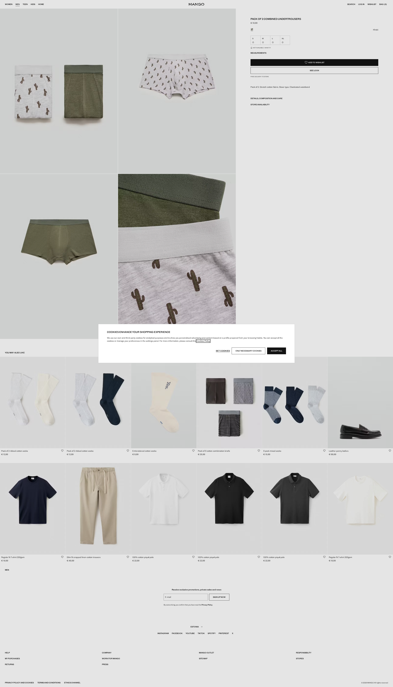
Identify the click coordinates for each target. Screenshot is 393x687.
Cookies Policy (203, 341)
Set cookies (223, 350)
